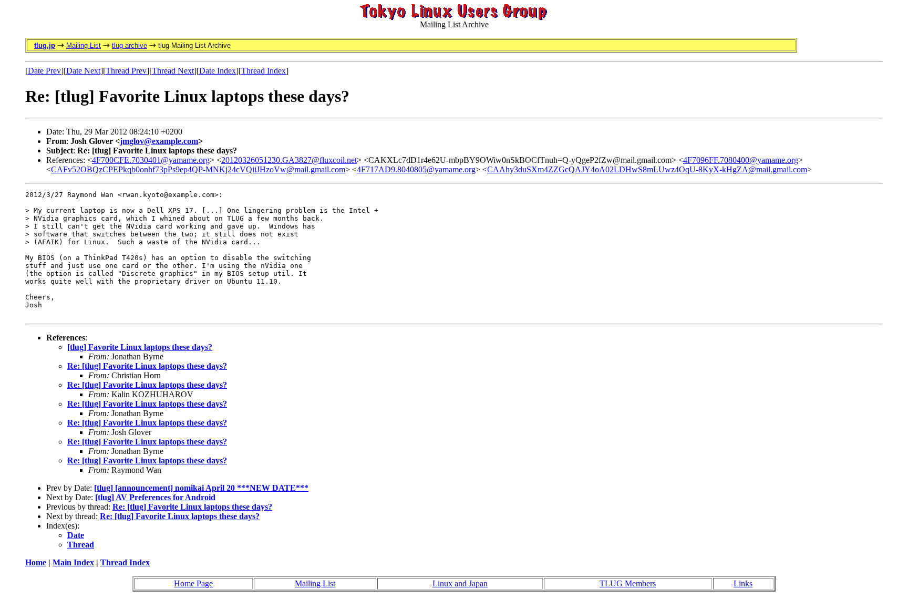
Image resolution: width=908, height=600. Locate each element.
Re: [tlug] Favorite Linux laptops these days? (147, 365)
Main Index (73, 562)
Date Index (217, 70)
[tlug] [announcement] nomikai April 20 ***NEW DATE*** (201, 487)
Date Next (83, 70)
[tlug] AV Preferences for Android (155, 497)
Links (743, 583)
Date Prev (44, 70)
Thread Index (263, 70)
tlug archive (129, 45)
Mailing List (83, 45)
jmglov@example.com (159, 141)
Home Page (193, 583)
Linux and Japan (460, 583)
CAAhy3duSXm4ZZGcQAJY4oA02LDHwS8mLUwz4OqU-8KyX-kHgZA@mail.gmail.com (647, 169)
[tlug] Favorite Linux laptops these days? (139, 347)
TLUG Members (628, 583)
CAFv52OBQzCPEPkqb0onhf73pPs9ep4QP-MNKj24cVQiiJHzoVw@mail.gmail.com (198, 169)
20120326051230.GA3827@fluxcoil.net (289, 160)
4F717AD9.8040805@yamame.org (416, 169)
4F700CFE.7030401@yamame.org (151, 160)
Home (35, 562)
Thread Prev (126, 70)
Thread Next (173, 70)
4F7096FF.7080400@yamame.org (740, 160)
